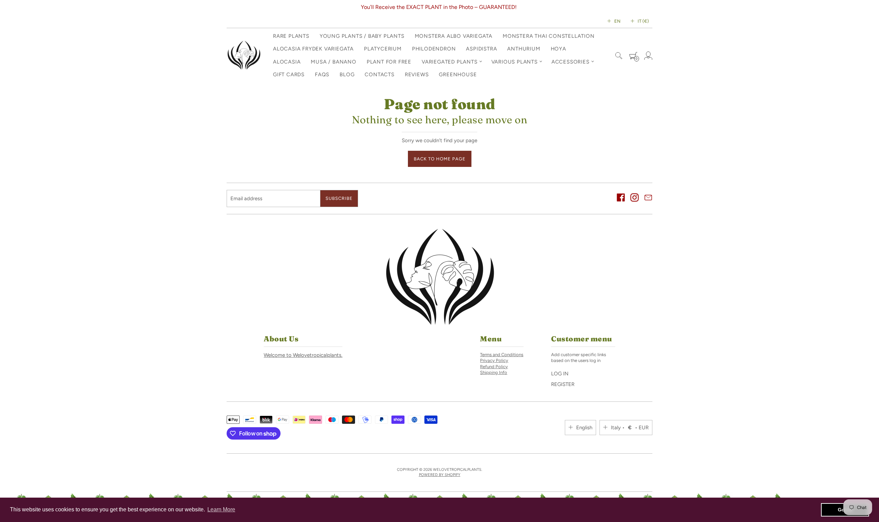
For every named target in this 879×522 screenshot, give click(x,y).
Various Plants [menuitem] (514, 62)
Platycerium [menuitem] (383, 49)
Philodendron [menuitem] (434, 49)
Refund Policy (494, 366)
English (584, 427)
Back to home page (440, 158)
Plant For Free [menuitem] (389, 62)
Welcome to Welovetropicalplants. (303, 355)
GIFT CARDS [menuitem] (289, 74)
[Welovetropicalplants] (244, 55)
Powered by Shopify (439, 475)
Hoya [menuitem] (558, 49)
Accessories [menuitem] (570, 62)
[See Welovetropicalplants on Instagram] (634, 198)
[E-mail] (648, 198)
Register (562, 384)
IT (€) (643, 21)
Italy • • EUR (630, 427)
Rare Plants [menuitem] (291, 36)
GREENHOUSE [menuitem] (458, 74)
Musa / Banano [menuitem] (333, 62)
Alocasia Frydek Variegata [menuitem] (313, 49)
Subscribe (339, 198)
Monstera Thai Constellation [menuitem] (549, 36)
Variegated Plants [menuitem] (450, 62)
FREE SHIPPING (479, 7)
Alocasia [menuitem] (286, 62)
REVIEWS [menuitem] (417, 74)
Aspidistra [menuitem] (481, 49)
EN (617, 21)
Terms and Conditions (501, 354)
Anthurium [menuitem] (523, 49)
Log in (560, 374)
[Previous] (230, 7)
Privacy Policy (494, 360)
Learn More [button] (221, 509)
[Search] (619, 56)
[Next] (649, 7)
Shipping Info (493, 372)
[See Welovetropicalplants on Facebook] (621, 198)
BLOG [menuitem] (347, 74)
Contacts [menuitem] (379, 74)
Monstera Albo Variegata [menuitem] (453, 36)
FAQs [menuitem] (322, 74)
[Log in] (648, 55)
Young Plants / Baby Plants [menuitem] (362, 36)
